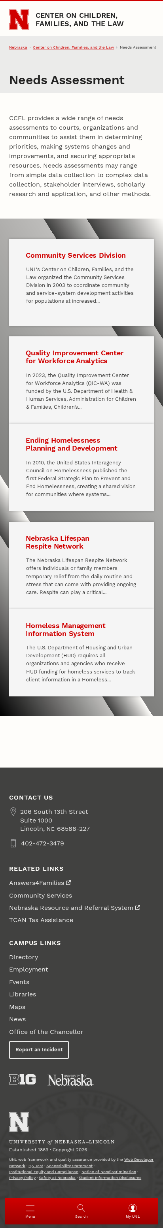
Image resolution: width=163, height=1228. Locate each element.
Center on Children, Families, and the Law (80, 19)
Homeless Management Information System (66, 629)
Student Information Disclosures (110, 1177)
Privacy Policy (22, 1177)
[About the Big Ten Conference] (22, 1079)
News (17, 1019)
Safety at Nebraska (57, 1177)
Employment (28, 969)
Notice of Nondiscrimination (109, 1172)
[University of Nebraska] (71, 1080)
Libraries (22, 994)
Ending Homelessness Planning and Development (71, 444)
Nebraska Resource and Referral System (71, 907)
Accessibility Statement (69, 1166)
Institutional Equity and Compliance (43, 1172)
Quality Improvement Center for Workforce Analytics (74, 357)
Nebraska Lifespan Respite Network (57, 542)
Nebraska (18, 47)
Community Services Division (76, 255)
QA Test (35, 1166)
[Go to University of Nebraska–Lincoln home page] (19, 19)
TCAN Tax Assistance (41, 920)
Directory (23, 957)
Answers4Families (36, 883)
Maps (17, 1007)
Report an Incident (39, 1050)
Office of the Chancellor (46, 1032)
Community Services (40, 895)
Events (19, 982)
